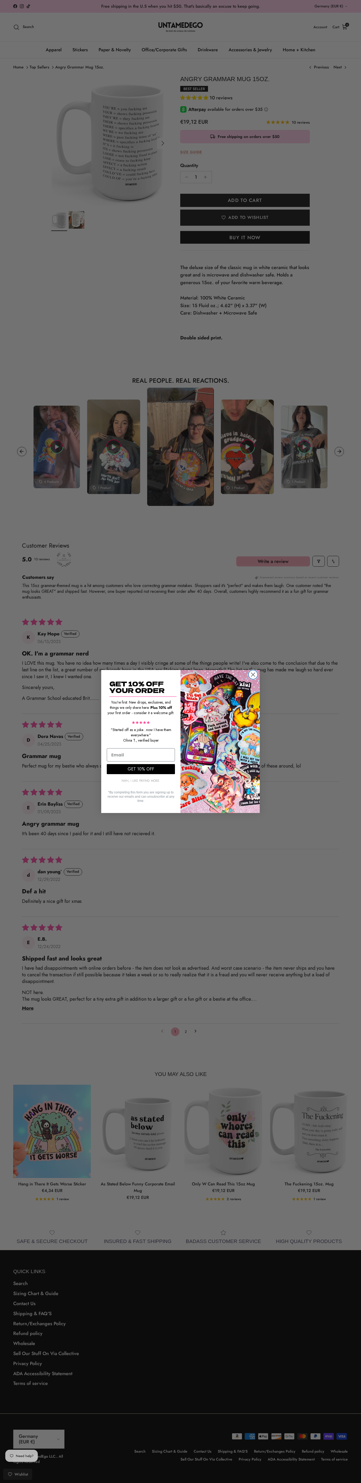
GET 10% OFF (141, 769)
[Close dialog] (253, 674)
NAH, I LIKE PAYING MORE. (141, 780)
